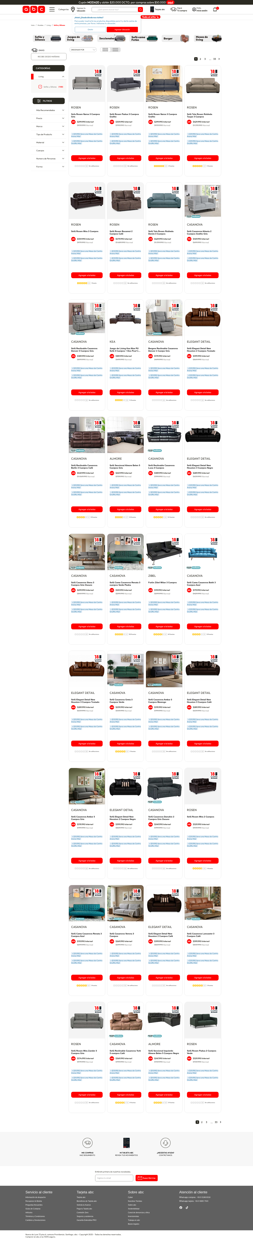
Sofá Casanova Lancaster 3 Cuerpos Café (200, 934)
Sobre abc (132, 1205)
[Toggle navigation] (51, 9)
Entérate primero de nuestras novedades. (113, 1172)
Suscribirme (149, 1178)
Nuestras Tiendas (135, 1201)
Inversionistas (133, 1216)
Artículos (28, 1213)
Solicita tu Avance (84, 1205)
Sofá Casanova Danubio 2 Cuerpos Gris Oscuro (161, 818)
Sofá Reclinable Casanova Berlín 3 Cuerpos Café (84, 466)
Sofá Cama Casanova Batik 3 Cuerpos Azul (201, 583)
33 (214, 58)
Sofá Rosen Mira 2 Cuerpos (200, 817)
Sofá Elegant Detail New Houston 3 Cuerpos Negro (200, 466)
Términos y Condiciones (35, 1216)
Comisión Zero (82, 1213)
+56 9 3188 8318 (203, 1197)
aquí (170, 2)
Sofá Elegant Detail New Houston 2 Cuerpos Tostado (201, 349)
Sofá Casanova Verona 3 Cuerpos (122, 934)
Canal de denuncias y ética (139, 1213)
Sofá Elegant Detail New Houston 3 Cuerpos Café (199, 700)
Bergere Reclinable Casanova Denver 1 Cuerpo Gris (163, 349)
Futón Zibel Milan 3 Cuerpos (162, 582)
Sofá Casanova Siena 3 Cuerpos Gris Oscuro (82, 583)
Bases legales (133, 1224)
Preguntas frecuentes (33, 1205)
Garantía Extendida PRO (86, 1220)
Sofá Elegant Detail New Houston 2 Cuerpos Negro (123, 818)
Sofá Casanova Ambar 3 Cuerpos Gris (83, 818)
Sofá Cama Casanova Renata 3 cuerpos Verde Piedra (125, 583)
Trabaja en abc (134, 1220)
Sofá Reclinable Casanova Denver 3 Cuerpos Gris (84, 349)
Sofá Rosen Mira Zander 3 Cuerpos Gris (84, 1052)
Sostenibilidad (133, 1209)
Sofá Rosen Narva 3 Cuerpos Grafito (162, 115)
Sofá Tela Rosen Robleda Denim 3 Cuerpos (160, 232)
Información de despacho (35, 1197)
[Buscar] (140, 9)
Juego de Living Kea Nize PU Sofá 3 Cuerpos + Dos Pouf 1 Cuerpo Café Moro (124, 349)
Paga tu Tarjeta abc (84, 1209)
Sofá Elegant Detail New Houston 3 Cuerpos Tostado (85, 700)
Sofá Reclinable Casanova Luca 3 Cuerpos (161, 466)
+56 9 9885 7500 (201, 1201)
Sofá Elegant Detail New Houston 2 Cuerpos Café (160, 934)
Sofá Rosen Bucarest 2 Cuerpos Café (121, 232)
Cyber (130, 1197)
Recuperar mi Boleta (33, 1201)
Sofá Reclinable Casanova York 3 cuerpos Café (125, 1052)
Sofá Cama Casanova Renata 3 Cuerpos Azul (86, 934)
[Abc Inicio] (33, 9)
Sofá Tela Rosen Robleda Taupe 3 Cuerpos (199, 115)
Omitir (90, 29)
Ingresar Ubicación (122, 29)
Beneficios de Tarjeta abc (87, 1201)
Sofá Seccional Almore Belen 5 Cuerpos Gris (125, 466)
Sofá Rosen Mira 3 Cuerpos (84, 231)
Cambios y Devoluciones (35, 1220)
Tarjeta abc (81, 1197)
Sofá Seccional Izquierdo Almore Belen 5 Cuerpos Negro (163, 1052)
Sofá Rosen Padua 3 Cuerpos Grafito (124, 115)
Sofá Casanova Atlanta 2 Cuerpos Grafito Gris (199, 232)
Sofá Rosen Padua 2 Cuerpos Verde (201, 1052)
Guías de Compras (32, 1209)
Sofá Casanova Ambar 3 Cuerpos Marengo (160, 700)
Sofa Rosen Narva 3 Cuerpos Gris (85, 115)
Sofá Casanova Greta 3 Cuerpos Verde (121, 700)
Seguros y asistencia (85, 1216)
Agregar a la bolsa (86, 158)
